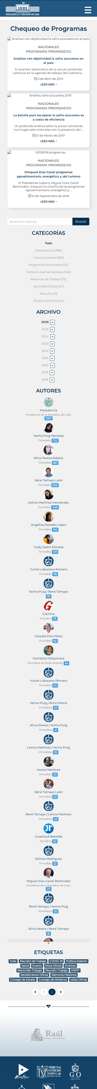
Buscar (80, 222)
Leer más (47, 84)
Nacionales (48, 47)
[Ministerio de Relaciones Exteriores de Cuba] (22, 1072)
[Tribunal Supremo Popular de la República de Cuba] (49, 1072)
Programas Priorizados (48, 51)
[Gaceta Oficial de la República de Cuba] (75, 1072)
